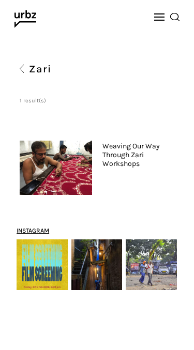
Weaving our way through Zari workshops (131, 155)
